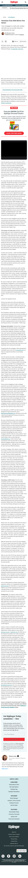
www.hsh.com (20, 350)
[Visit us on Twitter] (3, 857)
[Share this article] (2, 41)
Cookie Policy (14, 842)
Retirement (11, 17)
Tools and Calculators (14, 820)
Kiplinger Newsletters (14, 793)
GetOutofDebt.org (5, 439)
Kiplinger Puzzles (14, 804)
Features (22, 34)
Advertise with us (14, 844)
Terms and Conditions (14, 838)
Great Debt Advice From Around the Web (12, 89)
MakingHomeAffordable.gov (8, 413)
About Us (14, 833)
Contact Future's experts (14, 835)
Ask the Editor (14, 806)
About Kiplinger (14, 799)
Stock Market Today (14, 813)
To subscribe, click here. (17, 49)
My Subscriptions (14, 788)
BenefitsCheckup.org (6, 685)
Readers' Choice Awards (14, 802)
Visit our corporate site (19, 861)
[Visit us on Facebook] (8, 857)
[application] (14, 149)
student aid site (5, 586)
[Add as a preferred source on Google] (22, 852)
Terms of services (20, 743)
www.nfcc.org (14, 632)
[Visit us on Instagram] (14, 857)
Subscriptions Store (14, 786)
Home (4, 17)
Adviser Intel (14, 818)
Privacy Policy (14, 840)
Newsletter (24, 41)
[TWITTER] (18, 756)
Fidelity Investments (6, 103)
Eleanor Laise (11, 33)
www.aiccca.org (5, 632)
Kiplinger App (14, 790)
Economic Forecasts (14, 815)
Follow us (16, 41)
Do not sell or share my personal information (14, 847)
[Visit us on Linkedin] (19, 857)
